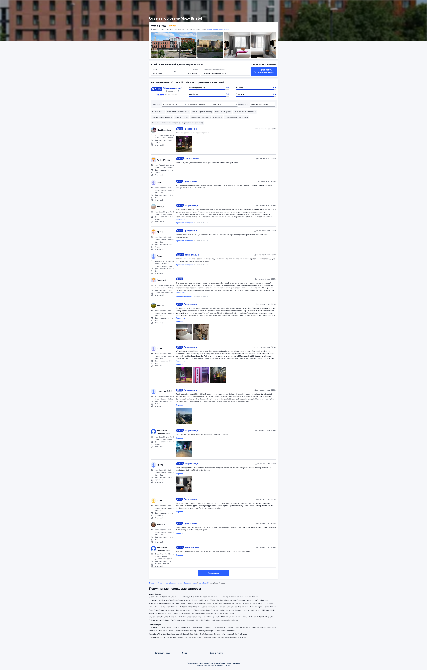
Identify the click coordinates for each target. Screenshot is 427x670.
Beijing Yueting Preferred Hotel (160, 613)
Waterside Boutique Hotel (205, 620)
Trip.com (152, 583)
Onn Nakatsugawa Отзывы (210, 634)
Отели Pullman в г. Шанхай (223, 627)
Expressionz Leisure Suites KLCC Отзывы (258, 603)
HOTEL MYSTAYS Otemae (225, 617)
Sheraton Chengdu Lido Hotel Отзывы (234, 607)
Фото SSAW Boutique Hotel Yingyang (182, 631)
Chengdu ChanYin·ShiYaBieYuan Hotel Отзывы (166, 637)
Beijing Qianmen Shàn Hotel (159, 620)
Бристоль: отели (190, 583)
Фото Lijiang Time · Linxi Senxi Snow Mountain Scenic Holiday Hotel (173, 634)
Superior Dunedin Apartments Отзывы (163, 597)
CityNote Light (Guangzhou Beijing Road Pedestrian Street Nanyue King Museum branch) (181, 617)
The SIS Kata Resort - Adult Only (182, 620)
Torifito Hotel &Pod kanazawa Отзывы (227, 603)
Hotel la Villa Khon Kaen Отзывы (199, 603)
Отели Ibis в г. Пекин (242, 627)
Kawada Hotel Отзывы (199, 600)
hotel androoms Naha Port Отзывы (234, 634)
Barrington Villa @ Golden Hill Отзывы (232, 637)
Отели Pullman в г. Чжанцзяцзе (178, 627)
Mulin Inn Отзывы (251, 597)
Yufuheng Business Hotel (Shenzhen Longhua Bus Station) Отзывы (216, 610)
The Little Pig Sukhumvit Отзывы (231, 597)
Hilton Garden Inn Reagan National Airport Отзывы (167, 603)
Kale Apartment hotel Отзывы (189, 607)
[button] (299, 4)
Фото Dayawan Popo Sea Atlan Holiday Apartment (216, 631)
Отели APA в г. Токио (157, 627)
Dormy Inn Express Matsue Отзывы (263, 607)
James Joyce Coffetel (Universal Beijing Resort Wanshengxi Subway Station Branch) (203, 613)
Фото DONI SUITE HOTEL (158, 631)
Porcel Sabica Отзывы (251, 610)
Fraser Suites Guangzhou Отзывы (161, 610)
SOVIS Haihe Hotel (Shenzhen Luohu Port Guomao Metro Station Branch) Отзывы (239, 600)
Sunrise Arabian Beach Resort (227, 620)
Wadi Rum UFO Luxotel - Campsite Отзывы (200, 637)
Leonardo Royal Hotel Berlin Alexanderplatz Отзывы (198, 597)
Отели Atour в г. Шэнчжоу (201, 627)
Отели (160, 583)
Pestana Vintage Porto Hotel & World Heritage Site (254, 617)
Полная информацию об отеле (217, 29)
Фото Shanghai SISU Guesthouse (264, 627)
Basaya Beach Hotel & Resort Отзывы (163, 607)
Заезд (155, 69)
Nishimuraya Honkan (268, 610)
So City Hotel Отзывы (210, 607)
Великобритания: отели (173, 583)
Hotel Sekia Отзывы (183, 610)
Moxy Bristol (203, 583)
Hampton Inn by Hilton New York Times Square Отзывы (169, 600)
